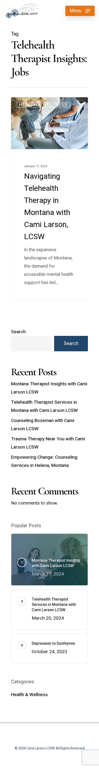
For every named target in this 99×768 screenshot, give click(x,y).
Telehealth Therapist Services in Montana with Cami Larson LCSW (44, 406)
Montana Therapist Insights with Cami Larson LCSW (49, 388)
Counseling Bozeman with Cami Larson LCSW (42, 424)
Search (18, 331)
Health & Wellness (29, 694)
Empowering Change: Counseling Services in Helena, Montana (44, 461)
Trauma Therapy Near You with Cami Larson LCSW (48, 443)
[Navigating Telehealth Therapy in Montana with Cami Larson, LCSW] (49, 198)
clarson (25, 103)
